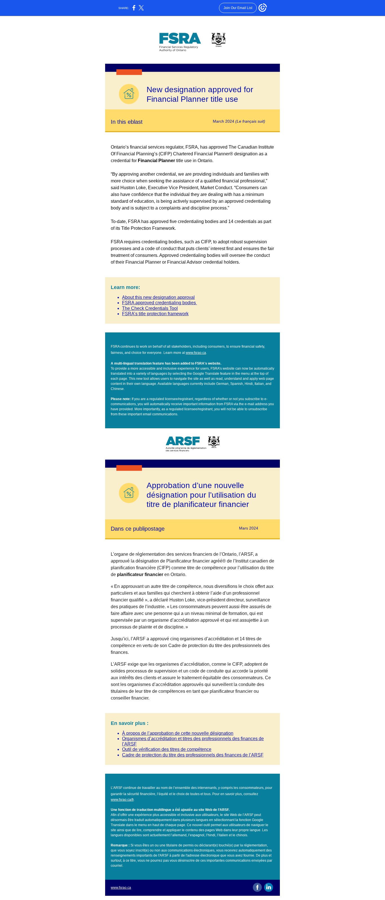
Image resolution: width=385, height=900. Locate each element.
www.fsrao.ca (196, 353)
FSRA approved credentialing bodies (159, 302)
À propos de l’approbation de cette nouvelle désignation (177, 733)
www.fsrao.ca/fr (122, 800)
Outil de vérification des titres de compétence (166, 749)
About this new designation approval (158, 297)
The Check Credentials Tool (150, 308)
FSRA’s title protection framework (155, 313)
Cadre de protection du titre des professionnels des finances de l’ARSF (193, 755)
